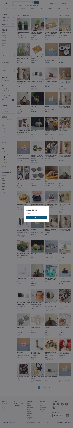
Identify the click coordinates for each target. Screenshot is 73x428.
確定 (36, 217)
